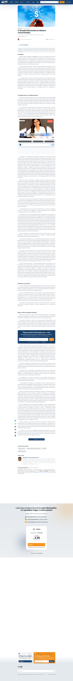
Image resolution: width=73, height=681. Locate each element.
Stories (33, 2)
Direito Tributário (21, 448)
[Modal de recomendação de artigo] (15, 427)
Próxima (41, 439)
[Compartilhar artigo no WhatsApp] (15, 424)
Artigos (11, 2)
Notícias (16, 2)
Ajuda (49, 674)
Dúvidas (28, 2)
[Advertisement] (36, 488)
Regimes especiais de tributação (34, 448)
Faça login (40, 553)
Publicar (62, 2)
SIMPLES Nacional (22, 451)
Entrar (67, 2)
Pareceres (36, 674)
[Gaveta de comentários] (15, 430)
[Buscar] (57, 2)
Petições (26, 674)
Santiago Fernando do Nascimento (31, 457)
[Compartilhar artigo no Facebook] (15, 421)
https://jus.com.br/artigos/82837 (45, 472)
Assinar (31, 544)
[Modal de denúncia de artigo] (15, 433)
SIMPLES (44, 448)
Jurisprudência (31, 674)
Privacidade (44, 341)
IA (38, 2)
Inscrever (51, 339)
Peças (21, 2)
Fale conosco (53, 674)
